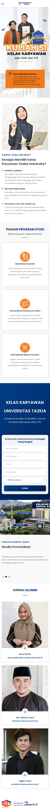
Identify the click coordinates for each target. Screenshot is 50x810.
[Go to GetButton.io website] (5, 807)
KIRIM (25, 488)
